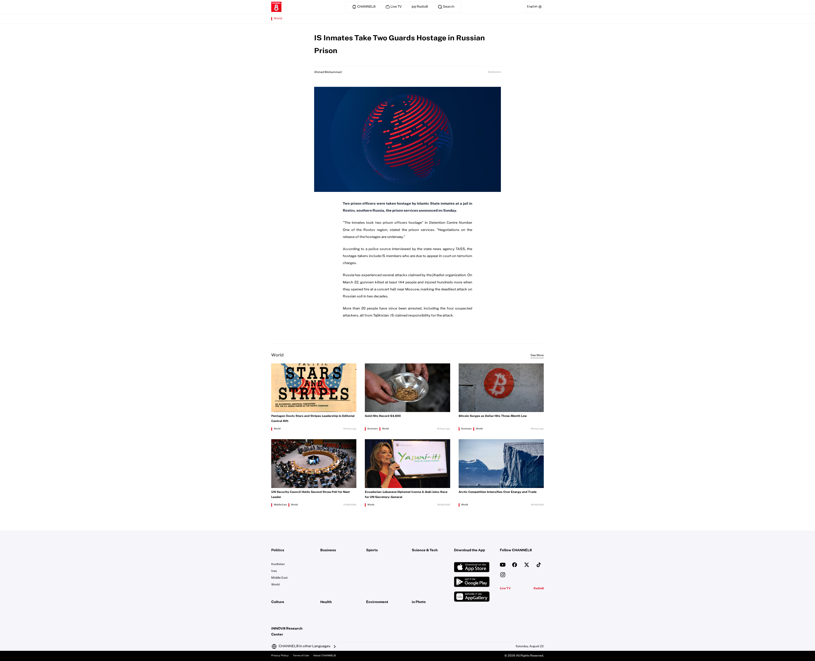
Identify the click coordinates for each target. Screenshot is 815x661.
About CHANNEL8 (324, 656)
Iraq (274, 571)
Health (326, 602)
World (278, 18)
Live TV (505, 588)
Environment (377, 602)
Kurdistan (278, 564)
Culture (277, 602)
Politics (277, 550)
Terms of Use (301, 656)
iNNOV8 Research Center (286, 632)
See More (537, 355)
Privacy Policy (280, 656)
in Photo (419, 602)
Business (372, 429)
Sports (372, 550)
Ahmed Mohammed (327, 72)
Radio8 (539, 588)
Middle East (280, 505)
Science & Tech (425, 550)
